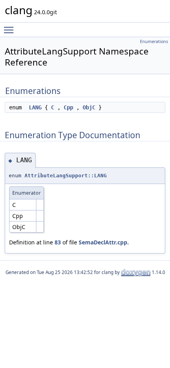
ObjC (89, 107)
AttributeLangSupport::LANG (66, 175)
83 (58, 242)
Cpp (68, 107)
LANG (35, 107)
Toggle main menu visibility (10, 30)
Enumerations (154, 41)
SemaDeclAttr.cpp (103, 242)
